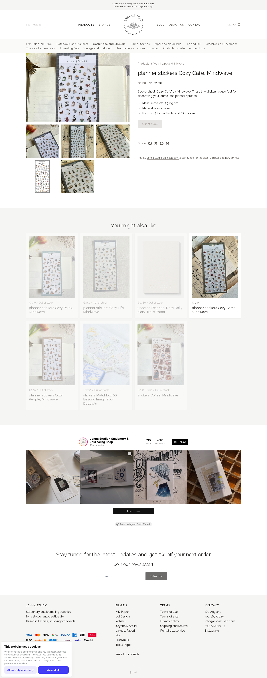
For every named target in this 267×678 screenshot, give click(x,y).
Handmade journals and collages (137, 48)
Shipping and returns (174, 626)
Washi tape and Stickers (109, 44)
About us (176, 24)
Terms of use (169, 611)
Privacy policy (169, 621)
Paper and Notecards (167, 44)
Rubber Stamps (140, 44)
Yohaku (121, 621)
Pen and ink (193, 44)
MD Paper (122, 611)
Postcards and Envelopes (221, 44)
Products (86, 24)
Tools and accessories (40, 48)
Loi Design (123, 616)
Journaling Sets (69, 48)
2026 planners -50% (39, 44)
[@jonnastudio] (83, 442)
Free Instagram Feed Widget (135, 524)
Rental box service (172, 630)
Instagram (212, 630)
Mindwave (155, 83)
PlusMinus (122, 640)
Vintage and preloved (98, 48)
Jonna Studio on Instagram (163, 157)
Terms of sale (169, 616)
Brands (104, 24)
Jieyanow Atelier (126, 626)
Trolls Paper (124, 645)
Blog (161, 24)
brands (134, 654)
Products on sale (174, 48)
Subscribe (156, 576)
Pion (118, 635)
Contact (195, 24)
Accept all (53, 670)
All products (197, 48)
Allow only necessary (20, 670)
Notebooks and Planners (72, 44)
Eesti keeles (33, 24)
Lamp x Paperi (125, 630)
